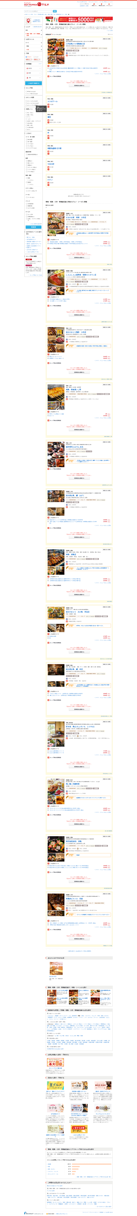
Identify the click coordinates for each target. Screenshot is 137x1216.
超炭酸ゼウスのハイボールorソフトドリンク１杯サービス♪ (91, 797)
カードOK (30, 214)
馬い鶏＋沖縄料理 (72, 784)
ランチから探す (51, 1190)
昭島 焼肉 (106, 1195)
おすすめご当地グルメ (32, 249)
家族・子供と (30, 114)
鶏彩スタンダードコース (55, 356)
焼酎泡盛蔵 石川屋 (54, 148)
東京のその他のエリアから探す (55, 1185)
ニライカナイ (72, 1204)
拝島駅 (58, 1040)
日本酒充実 (30, 203)
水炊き (67, 1035)
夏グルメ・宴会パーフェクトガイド (55, 1091)
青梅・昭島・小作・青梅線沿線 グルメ (56, 14)
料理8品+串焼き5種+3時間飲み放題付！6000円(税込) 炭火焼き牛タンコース (68, 243)
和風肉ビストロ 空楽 (74, 899)
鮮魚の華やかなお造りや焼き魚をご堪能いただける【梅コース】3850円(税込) (69, 865)
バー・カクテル (88, 1017)
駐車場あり (90, 1029)
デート (28, 116)
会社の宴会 (29, 123)
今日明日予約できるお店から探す (55, 1049)
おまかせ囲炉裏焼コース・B (56, 752)
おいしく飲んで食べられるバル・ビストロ (105, 1000)
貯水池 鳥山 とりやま (107, 773)
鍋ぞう (74, 1202)
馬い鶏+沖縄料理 (108, 830)
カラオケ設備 (88, 1027)
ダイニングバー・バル (65, 1015)
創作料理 (74, 1015)
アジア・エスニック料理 (60, 1017)
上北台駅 (58, 1042)
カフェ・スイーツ (53, 1019)
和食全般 (62, 28)
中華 (98, 1015)
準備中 (78, 855)
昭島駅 (62, 1040)
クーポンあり (31, 197)
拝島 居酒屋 (83, 1195)
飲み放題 (30, 139)
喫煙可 (29, 182)
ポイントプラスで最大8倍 (55, 1068)
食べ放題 (30, 141)
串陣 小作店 (109, 264)
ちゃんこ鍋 (73, 1035)
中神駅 (105, 1040)
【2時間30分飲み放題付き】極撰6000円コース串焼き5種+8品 (65, 579)
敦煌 (64, 1202)
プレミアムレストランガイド (103, 1114)
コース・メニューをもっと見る (103, 73)
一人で (28, 119)
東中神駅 (75, 1042)
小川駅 (80, 1042)
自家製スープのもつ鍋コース (56, 358)
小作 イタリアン (82, 1197)
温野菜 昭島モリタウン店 (106, 321)
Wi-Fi (95, 1029)
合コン (28, 129)
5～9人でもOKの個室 (62, 990)
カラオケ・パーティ (78, 1017)
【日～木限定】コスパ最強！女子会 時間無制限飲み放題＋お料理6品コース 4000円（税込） (73, 923)
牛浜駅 (88, 1040)
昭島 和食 (49, 1195)
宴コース (51, 415)
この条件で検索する (33, 83)
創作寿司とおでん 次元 (74, 447)
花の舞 (84, 1204)
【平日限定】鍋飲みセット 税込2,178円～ (59, 299)
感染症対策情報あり (33, 154)
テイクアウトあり (32, 148)
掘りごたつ (30, 163)
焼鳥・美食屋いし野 (73, 389)
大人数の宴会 (30, 127)
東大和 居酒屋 (91, 1195)
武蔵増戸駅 (106, 1042)
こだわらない (50, 1015)
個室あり (30, 161)
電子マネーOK (93, 1025)
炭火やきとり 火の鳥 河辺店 (77, 612)
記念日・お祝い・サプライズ (34, 121)
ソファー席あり (32, 169)
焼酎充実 (30, 206)
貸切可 (103, 1027)
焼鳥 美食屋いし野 (108, 436)
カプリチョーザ (53, 1204)
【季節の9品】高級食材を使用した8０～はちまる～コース (64, 925)
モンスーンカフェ (57, 1202)
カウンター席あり (32, 167)
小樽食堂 (79, 1204)
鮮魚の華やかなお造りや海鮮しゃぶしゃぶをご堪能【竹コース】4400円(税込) (69, 867)
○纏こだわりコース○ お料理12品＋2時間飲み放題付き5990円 (65, 695)
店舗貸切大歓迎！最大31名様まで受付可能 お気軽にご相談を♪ (92, 346)
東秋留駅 (85, 1042)
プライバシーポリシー (94, 1212)
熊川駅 (83, 1040)
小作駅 (48, 1040)
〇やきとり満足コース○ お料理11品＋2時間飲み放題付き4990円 (66, 693)
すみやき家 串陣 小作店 (76, 217)
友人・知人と (30, 112)
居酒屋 (56, 1015)
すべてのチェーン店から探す (104, 1206)
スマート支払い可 (32, 191)
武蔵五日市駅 (99, 1042)
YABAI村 (51, 164)
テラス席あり (31, 171)
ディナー (29, 56)
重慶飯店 (61, 1204)
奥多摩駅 (55, 1044)
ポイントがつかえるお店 (33, 103)
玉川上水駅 (100, 1040)
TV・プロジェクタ (79, 1027)
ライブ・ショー (97, 1027)
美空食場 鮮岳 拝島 (74, 841)
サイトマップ (85, 1212)
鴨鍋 (78, 1035)
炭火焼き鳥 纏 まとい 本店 (106, 716)
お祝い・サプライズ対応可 (34, 219)
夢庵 (85, 1202)
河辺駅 (67, 1040)
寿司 (73, 28)
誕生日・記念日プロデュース (34, 243)
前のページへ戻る (29, 14)
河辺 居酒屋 (66, 1197)
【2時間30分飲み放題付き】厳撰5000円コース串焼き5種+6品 (65, 580)
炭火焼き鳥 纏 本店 (74, 669)
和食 (66, 14)
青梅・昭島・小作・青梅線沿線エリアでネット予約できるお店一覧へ (94, 1177)
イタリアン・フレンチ (90, 1015)
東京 (46, 14)
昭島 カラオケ (99, 1195)
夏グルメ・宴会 (31, 237)
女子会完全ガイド (31, 239)
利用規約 (101, 1212)
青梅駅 (63, 1042)
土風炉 (95, 1202)
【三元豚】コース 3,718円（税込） (58, 301)
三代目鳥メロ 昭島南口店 (75, 44)
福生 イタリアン (52, 1197)
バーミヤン (90, 1204)
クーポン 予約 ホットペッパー (106, 1)
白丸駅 (76, 1044)
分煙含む (31, 180)
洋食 (82, 1015)
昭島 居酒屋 (76, 1195)
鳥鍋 (82, 1035)
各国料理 (69, 1017)
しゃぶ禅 (89, 1202)
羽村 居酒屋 (74, 1197)
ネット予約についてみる (36, 275)
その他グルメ (63, 1019)
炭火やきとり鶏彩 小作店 (76, 332)
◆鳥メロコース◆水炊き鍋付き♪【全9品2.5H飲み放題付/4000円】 (66, 71)
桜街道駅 (69, 1042)
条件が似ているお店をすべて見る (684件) (79, 951)
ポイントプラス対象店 (32, 105)
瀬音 (49, 117)
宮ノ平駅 (60, 1044)
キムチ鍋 (62, 1035)
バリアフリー (76, 1029)
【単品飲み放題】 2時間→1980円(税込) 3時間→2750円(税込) (65, 242)
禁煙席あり (103, 1024)
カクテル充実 (31, 208)
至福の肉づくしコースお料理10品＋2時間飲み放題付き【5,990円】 (66, 520)
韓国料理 (50, 1017)
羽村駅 (72, 1040)
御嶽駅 (49, 1044)
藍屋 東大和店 (52, 976)
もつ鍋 (56, 1035)
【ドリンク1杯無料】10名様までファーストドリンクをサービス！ (93, 914)
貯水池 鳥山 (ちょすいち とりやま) (80, 727)
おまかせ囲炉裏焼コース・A (56, 751)
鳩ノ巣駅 (71, 1044)
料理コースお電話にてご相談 (56, 414)
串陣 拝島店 (71, 554)
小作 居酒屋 (62, 1195)
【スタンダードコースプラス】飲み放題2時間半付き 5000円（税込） (66, 810)
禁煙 (29, 178)
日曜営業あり (31, 216)
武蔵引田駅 (91, 1042)
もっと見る (110, 30)
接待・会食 (29, 125)
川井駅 (66, 1044)
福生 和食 (55, 1195)
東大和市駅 (78, 1040)
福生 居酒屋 (69, 1195)
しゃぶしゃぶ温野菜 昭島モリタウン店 (81, 275)
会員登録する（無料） (84, 5)
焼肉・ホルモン (105, 1015)
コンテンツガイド (93, 1)
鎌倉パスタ (80, 1202)
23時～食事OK (61, 1027)
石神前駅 (81, 1044)
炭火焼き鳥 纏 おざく (75, 495)
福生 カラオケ (90, 1197)
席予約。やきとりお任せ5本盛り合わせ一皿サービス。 (90, 625)
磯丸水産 (69, 1202)
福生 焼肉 (59, 1197)
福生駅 (53, 1040)
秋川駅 (53, 1042)
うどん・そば (68, 28)
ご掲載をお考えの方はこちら (61, 1213)
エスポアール (53, 101)
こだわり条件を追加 (35, 224)
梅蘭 (95, 1204)
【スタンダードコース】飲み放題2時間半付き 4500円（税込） (65, 808)
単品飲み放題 (52, 636)
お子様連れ (54, 1029)
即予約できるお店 (31, 91)
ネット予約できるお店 (32, 93)
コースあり (30, 143)
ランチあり (30, 146)
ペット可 (83, 1029)
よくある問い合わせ (83, 1)
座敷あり (30, 165)
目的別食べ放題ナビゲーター (34, 241)
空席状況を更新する (79, 85)
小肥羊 (66, 1204)
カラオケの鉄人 (102, 1202)
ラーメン (96, 1017)
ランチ (36, 56)
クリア (40, 63)
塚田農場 (49, 1202)
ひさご (50, 180)
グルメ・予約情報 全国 (39, 14)
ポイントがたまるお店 (32, 101)
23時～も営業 (52, 1027)
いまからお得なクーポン (33, 251)
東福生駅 (93, 1040)
